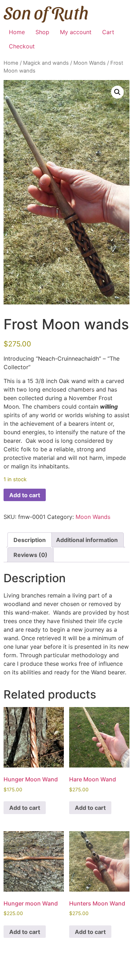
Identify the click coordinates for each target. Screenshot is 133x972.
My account (76, 32)
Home (17, 32)
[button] (117, 92)
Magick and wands (46, 63)
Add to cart (24, 495)
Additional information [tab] (87, 539)
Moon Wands (89, 63)
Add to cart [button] (24, 807)
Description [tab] (29, 539)
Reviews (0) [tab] (30, 554)
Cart (108, 32)
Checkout (22, 46)
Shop (42, 32)
